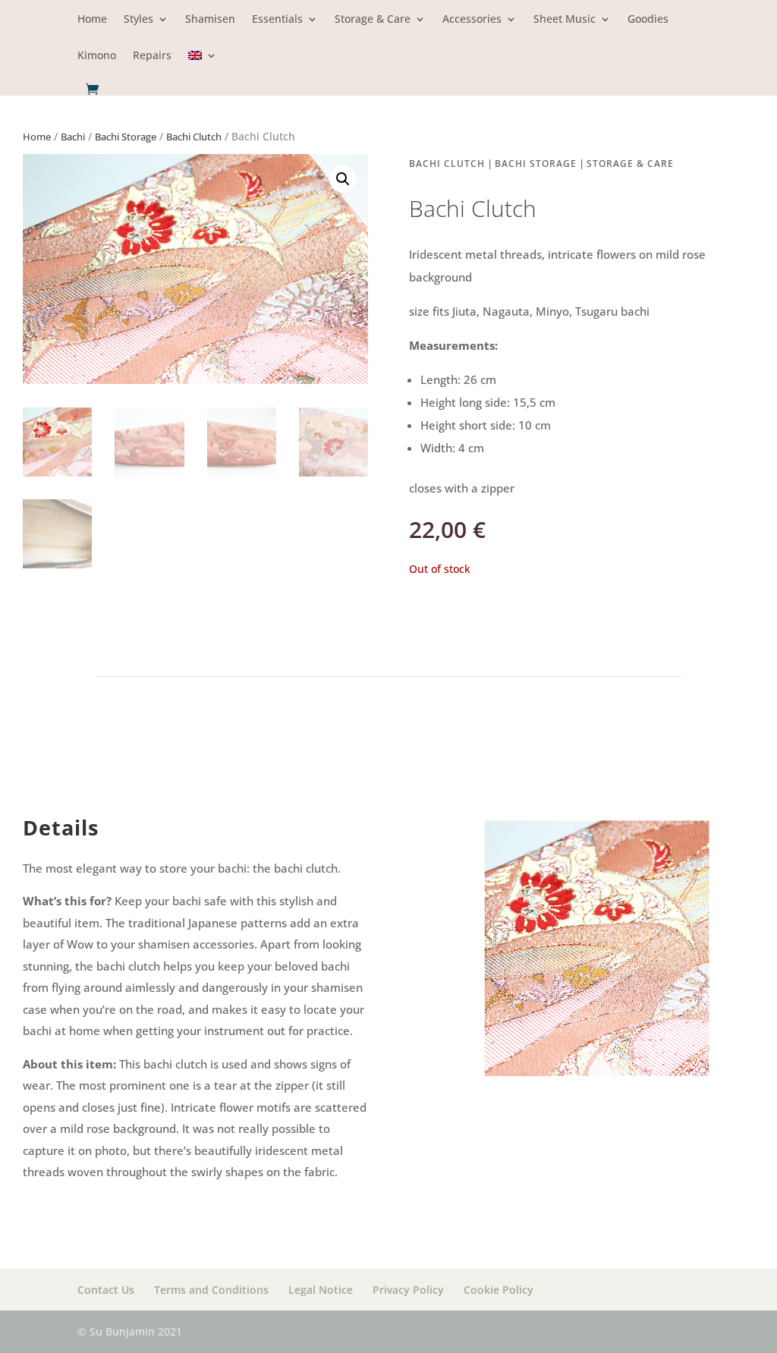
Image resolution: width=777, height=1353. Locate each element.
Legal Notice (320, 1289)
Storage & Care (373, 20)
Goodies (648, 20)
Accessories (472, 20)
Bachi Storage (125, 136)
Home (92, 20)
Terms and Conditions (211, 1289)
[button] (343, 179)
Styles (138, 20)
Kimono (96, 56)
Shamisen (210, 20)
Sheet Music (564, 20)
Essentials (277, 20)
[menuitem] (202, 66)
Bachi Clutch (194, 136)
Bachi (73, 136)
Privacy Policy (408, 1289)
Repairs (152, 56)
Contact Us (105, 1289)
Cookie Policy (498, 1289)
